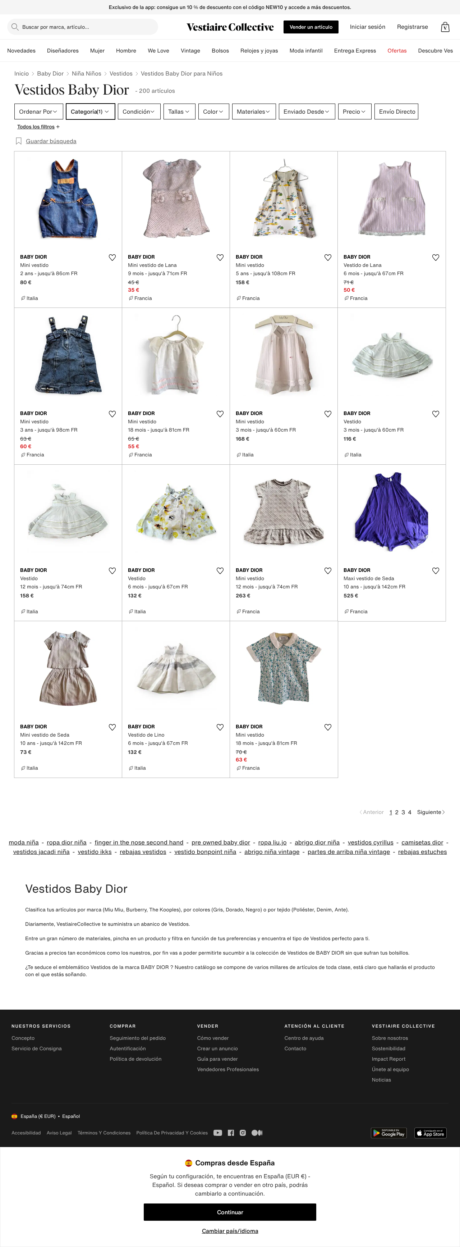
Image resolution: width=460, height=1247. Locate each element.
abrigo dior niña (317, 842)
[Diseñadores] (84, 51)
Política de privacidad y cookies (172, 1132)
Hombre (126, 51)
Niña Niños (86, 73)
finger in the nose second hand (139, 842)
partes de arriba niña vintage (349, 851)
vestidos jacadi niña (41, 851)
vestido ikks (94, 851)
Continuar (230, 1212)
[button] (445, 27)
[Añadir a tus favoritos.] (112, 257)
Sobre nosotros (390, 1038)
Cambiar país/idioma (230, 1230)
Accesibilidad (26, 1132)
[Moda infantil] (328, 51)
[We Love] (175, 51)
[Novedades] (41, 51)
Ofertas (396, 51)
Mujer (97, 51)
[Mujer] (110, 51)
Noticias (381, 1080)
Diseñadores (63, 51)
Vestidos (121, 73)
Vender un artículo (311, 27)
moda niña (24, 842)
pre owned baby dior (221, 842)
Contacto (296, 1048)
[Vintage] (206, 51)
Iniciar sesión (368, 27)
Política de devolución (135, 1059)
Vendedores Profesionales (228, 1069)
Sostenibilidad (389, 1048)
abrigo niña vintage (272, 851)
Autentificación (128, 1048)
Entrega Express (355, 51)
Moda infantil (306, 51)
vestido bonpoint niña (205, 851)
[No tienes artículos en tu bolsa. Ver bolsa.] (445, 27)
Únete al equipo (390, 1069)
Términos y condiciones (104, 1132)
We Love (158, 51)
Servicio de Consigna (37, 1048)
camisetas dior (422, 842)
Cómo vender (213, 1038)
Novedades (21, 51)
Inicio (21, 73)
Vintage (190, 51)
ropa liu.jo (272, 842)
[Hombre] (142, 51)
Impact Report (389, 1059)
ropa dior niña (67, 842)
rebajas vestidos (143, 851)
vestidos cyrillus (371, 842)
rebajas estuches (422, 851)
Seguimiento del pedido (138, 1038)
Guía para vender (217, 1059)
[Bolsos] (235, 51)
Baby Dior (50, 73)
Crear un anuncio (217, 1048)
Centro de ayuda (304, 1038)
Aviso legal (59, 1132)
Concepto (23, 1038)
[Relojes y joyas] (284, 51)
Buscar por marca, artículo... (55, 27)
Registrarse (412, 27)
